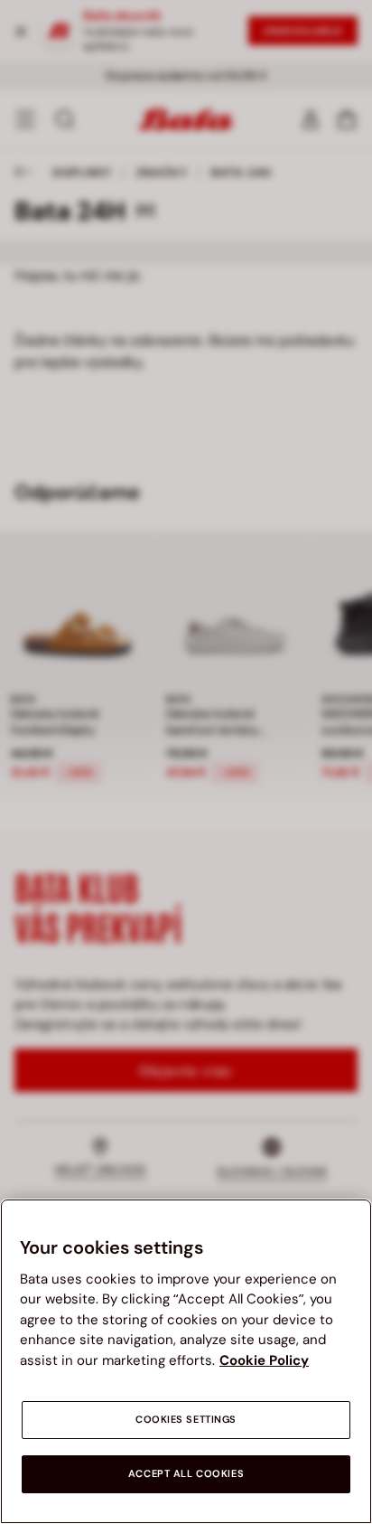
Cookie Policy (264, 1360)
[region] (186, 1361)
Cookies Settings (186, 1419)
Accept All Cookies (186, 1474)
